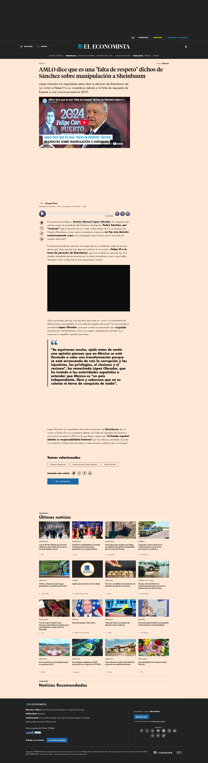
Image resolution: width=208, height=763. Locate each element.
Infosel (109, 632)
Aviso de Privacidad (47, 718)
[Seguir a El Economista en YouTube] (158, 730)
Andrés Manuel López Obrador (92, 221)
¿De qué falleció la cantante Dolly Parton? (152, 663)
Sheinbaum (112, 429)
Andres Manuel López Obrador (85, 464)
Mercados (43, 580)
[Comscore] (163, 753)
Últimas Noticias (56, 56)
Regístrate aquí (141, 717)
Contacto (86, 718)
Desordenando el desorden (83, 623)
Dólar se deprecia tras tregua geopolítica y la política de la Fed (52, 585)
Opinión (75, 580)
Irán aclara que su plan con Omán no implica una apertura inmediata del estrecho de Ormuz (120, 547)
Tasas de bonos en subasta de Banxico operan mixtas (117, 624)
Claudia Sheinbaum (58, 464)
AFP (42, 554)
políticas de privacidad (158, 721)
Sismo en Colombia (86, 56)
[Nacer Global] (33, 733)
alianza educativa (123, 56)
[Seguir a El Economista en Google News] (152, 735)
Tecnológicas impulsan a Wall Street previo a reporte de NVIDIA (86, 663)
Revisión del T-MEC (105, 56)
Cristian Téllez (45, 593)
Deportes (141, 619)
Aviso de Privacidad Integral (69, 718)
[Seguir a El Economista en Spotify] (163, 730)
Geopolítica (43, 541)
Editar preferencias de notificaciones (41, 722)
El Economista (48, 710)
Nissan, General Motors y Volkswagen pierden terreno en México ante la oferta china (152, 586)
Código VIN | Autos (145, 580)
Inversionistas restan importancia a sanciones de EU (54, 663)
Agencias (77, 672)
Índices (148, 56)
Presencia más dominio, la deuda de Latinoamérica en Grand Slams (153, 624)
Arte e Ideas (142, 659)
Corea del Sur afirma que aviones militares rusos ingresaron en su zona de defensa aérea (53, 547)
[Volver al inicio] (74, 704)
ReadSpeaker (109, 215)
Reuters (109, 593)
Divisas (156, 56)
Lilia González (144, 554)
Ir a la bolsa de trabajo (56, 740)
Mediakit (41, 714)
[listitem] (42, 213)
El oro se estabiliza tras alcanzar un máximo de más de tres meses (120, 585)
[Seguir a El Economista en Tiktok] (163, 735)
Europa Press (111, 554)
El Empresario (61, 710)
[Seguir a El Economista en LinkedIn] (152, 730)
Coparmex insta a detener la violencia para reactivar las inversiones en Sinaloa (150, 547)
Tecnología (43, 619)
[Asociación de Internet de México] (179, 753)
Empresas (141, 541)
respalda (120, 327)
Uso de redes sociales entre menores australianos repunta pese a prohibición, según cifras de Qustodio (54, 626)
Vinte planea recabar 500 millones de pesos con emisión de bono (120, 663)
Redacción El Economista (81, 593)
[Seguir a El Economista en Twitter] (147, 730)
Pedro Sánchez (110, 464)
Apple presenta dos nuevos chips (86, 584)
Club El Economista (76, 710)
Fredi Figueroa (145, 632)
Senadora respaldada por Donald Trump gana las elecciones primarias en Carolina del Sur (86, 547)
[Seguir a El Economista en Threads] (158, 735)
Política (42, 63)
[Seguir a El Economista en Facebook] (141, 730)
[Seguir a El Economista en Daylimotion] (174, 730)
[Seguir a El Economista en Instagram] (169, 730)
